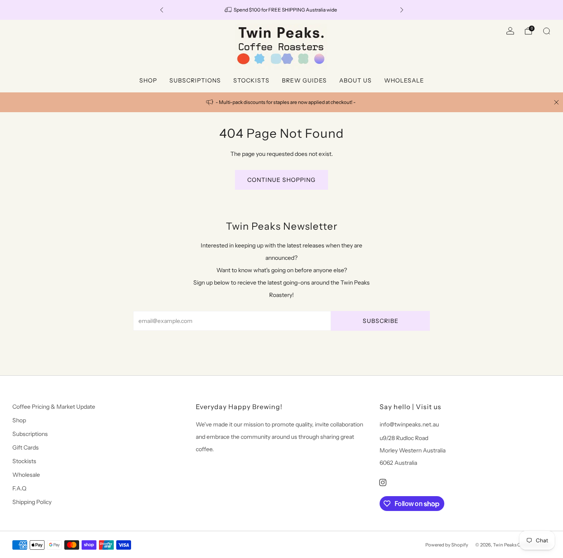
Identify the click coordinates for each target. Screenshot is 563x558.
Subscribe (381, 321)
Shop (19, 420)
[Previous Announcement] (161, 10)
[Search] (546, 31)
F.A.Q (19, 488)
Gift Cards (25, 447)
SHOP (148, 80)
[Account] (510, 31)
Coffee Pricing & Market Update (53, 406)
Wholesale (26, 474)
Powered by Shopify (446, 545)
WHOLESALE (404, 80)
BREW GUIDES (304, 80)
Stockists (24, 461)
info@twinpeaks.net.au (409, 424)
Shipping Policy (32, 502)
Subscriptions (30, 434)
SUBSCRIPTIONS (195, 80)
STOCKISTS (251, 80)
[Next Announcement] (401, 10)
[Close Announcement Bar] (556, 102)
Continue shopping (281, 180)
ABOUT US (355, 80)
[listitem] (281, 10)
